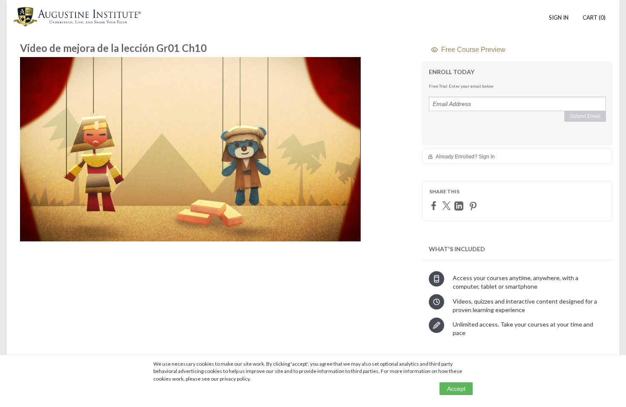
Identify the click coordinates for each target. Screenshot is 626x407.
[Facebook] (434, 205)
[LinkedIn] (459, 205)
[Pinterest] (474, 205)
